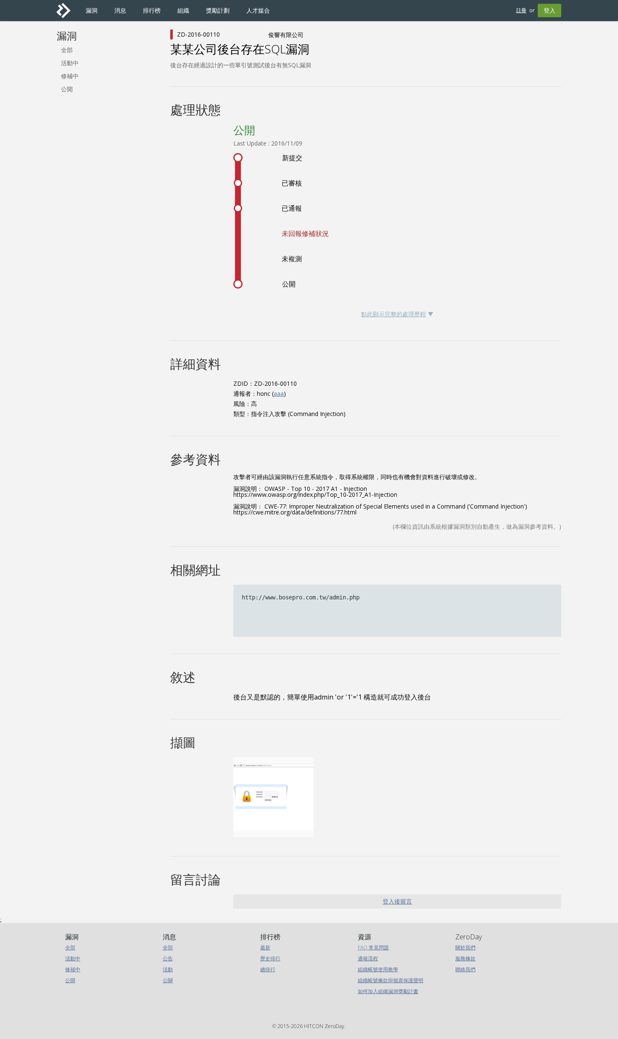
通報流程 (368, 958)
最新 (265, 947)
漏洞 (67, 35)
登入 (549, 10)
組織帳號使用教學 (378, 969)
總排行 (267, 969)
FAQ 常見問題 (373, 947)
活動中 (70, 63)
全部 (67, 50)
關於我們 (465, 947)
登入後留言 (397, 901)
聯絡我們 (465, 969)
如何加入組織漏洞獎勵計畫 (388, 991)
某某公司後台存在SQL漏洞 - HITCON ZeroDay (66, 10)
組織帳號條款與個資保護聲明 (390, 980)
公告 (168, 958)
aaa (279, 394)
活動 (168, 969)
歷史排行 (270, 958)
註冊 (521, 10)
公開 (67, 89)
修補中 (70, 76)
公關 (168, 980)
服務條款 (465, 958)
